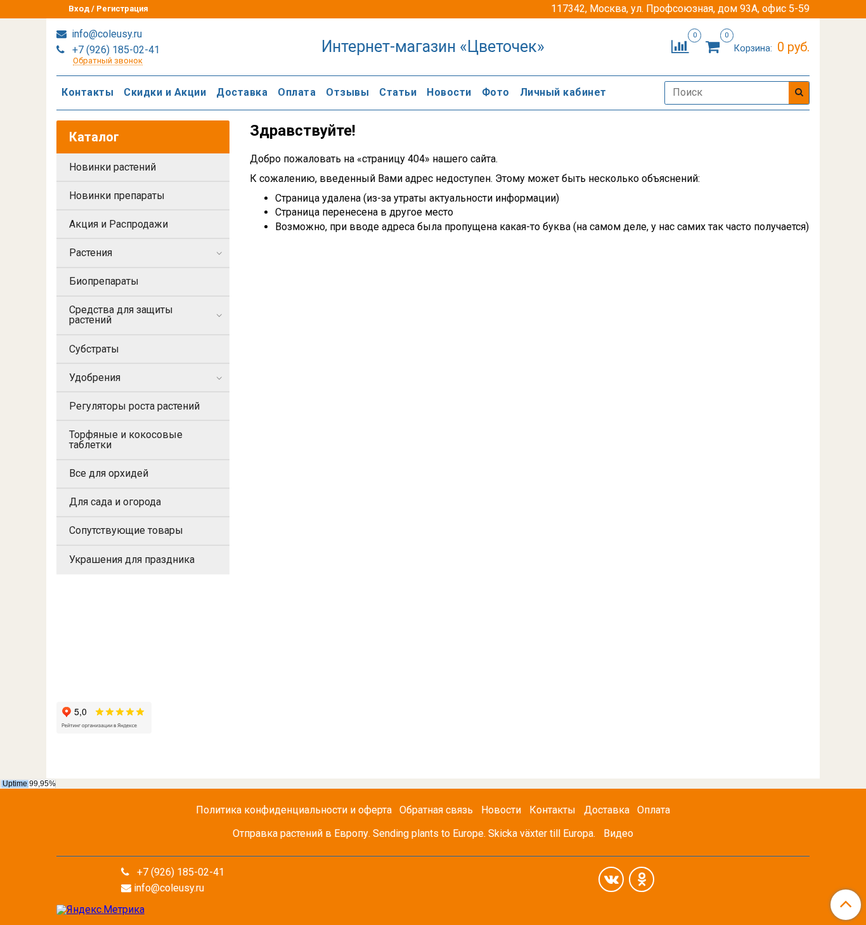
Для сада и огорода (115, 502)
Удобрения (94, 378)
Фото (496, 92)
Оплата (297, 92)
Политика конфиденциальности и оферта (294, 810)
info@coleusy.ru (105, 34)
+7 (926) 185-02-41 (115, 50)
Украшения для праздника (132, 559)
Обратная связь (436, 810)
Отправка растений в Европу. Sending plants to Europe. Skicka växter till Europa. (414, 833)
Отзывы (347, 92)
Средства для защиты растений (121, 315)
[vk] (611, 879)
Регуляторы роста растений (134, 406)
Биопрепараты (104, 281)
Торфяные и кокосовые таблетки (126, 440)
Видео (618, 833)
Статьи (398, 92)
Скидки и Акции (165, 92)
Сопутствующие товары (126, 530)
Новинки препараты (117, 196)
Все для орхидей (108, 473)
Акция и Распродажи (118, 224)
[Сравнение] (680, 46)
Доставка (242, 92)
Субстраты (94, 349)
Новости (449, 92)
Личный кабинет (563, 92)
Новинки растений (112, 167)
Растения (90, 253)
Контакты (87, 92)
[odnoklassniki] (641, 879)
